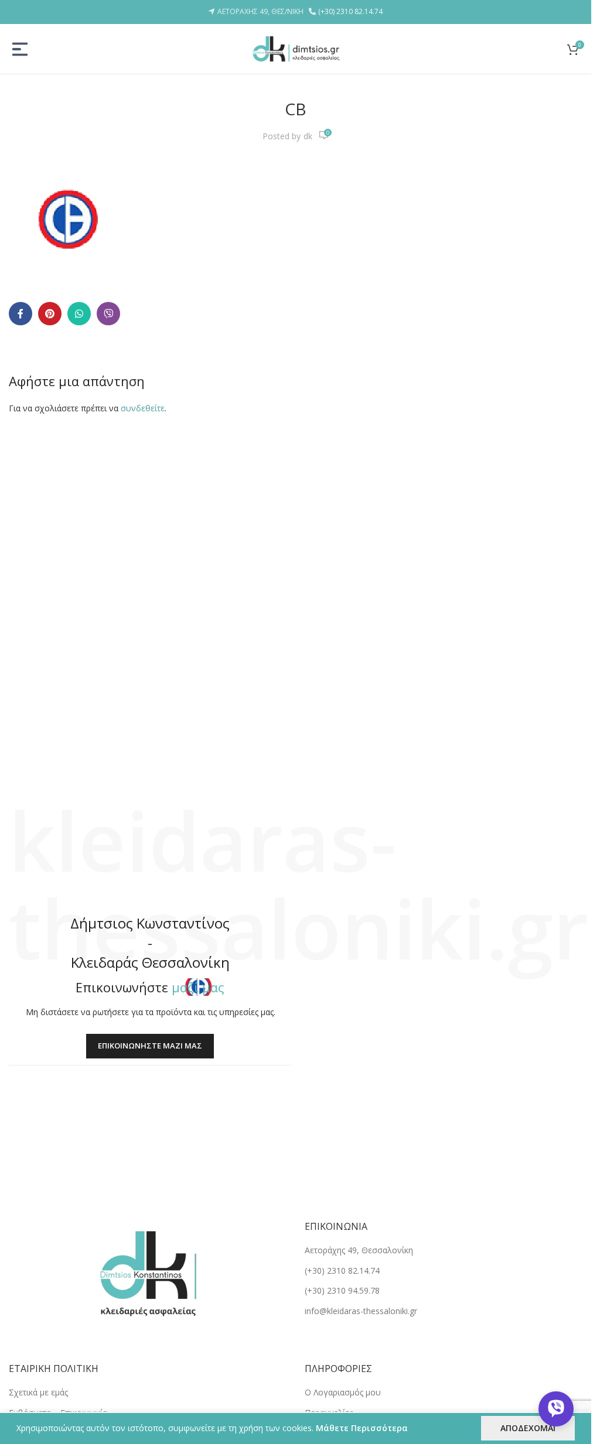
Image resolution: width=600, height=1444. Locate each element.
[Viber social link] (108, 313)
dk (308, 136)
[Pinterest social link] (50, 313)
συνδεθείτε (143, 408)
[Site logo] (296, 47)
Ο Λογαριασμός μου (343, 1392)
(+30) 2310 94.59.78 (342, 1290)
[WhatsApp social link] (79, 313)
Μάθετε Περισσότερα (362, 1427)
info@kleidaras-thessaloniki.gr (361, 1310)
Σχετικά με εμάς (38, 1392)
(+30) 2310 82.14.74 (350, 11)
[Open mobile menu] (20, 49)
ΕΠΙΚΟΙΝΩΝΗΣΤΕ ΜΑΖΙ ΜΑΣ (150, 1045)
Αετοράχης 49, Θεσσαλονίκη (359, 1250)
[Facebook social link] (20, 313)
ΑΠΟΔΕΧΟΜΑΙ (527, 1427)
